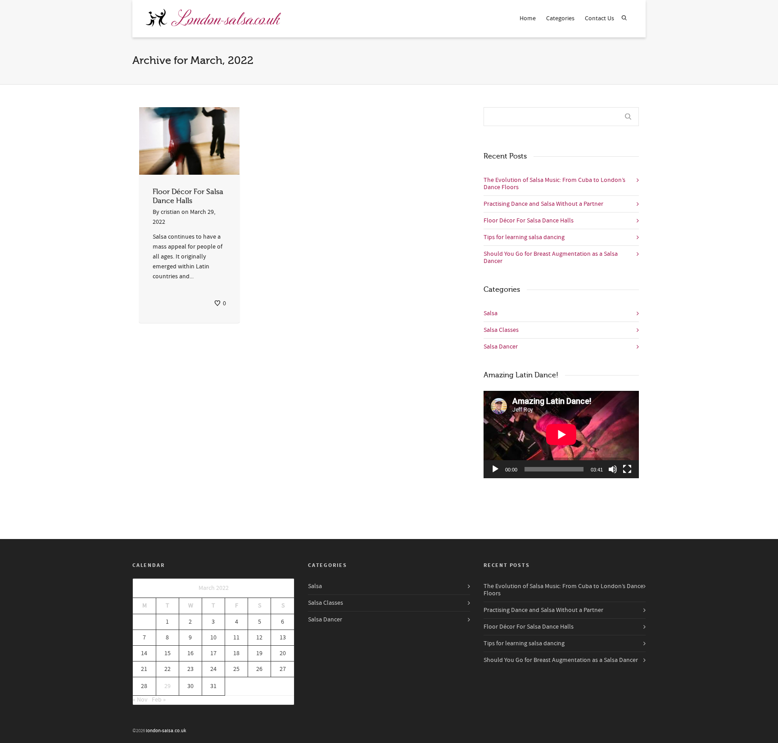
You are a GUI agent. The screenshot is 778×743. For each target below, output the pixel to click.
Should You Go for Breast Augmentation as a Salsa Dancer (551, 257)
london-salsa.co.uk (166, 731)
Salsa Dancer (501, 347)
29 (167, 686)
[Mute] (612, 469)
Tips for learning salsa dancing (524, 237)
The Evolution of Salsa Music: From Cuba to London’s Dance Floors (554, 183)
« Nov (140, 700)
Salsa (491, 313)
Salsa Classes (501, 330)
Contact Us (599, 18)
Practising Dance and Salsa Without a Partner (543, 204)
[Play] (495, 469)
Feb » (159, 700)
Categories (560, 18)
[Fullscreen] (627, 469)
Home (528, 18)
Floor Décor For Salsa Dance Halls (529, 221)
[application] (561, 434)
